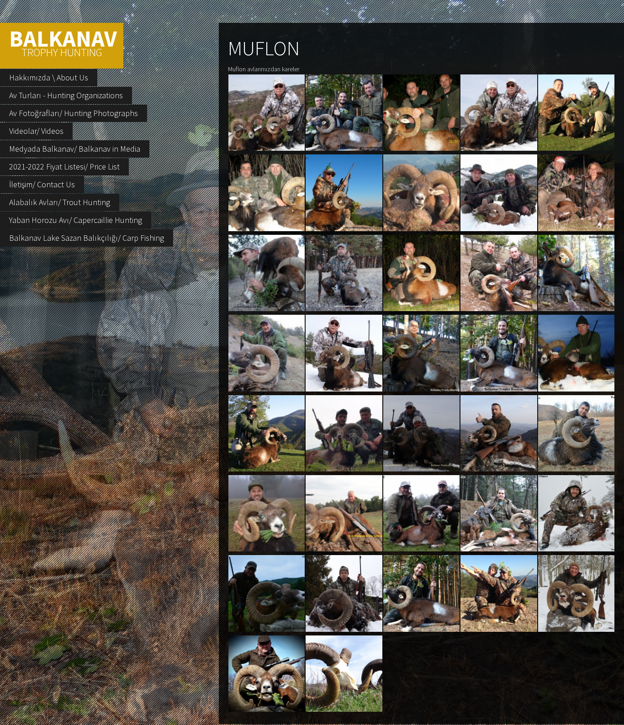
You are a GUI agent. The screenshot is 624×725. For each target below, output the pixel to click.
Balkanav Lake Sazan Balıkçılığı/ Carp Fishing (86, 238)
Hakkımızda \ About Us (48, 77)
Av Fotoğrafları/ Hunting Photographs (73, 113)
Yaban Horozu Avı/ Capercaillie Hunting (75, 220)
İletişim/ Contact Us (42, 184)
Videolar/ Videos (36, 131)
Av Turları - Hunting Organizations (66, 95)
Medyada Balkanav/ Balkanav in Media (74, 148)
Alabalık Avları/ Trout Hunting (59, 202)
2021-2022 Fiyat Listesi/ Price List (64, 166)
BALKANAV (63, 41)
